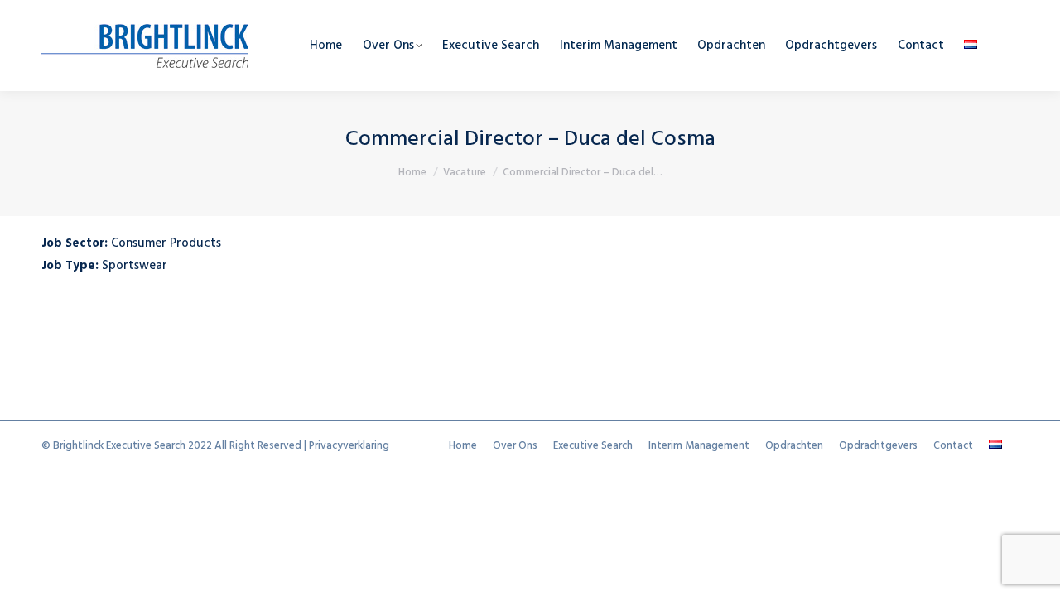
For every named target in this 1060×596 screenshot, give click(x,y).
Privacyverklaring (349, 445)
